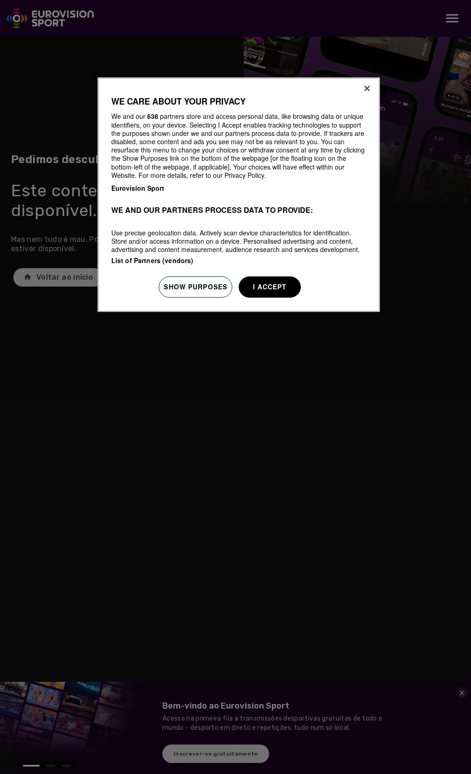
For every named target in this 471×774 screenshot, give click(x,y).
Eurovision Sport (137, 188)
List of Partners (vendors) (152, 260)
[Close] (367, 88)
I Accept (270, 286)
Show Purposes (195, 286)
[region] (239, 194)
